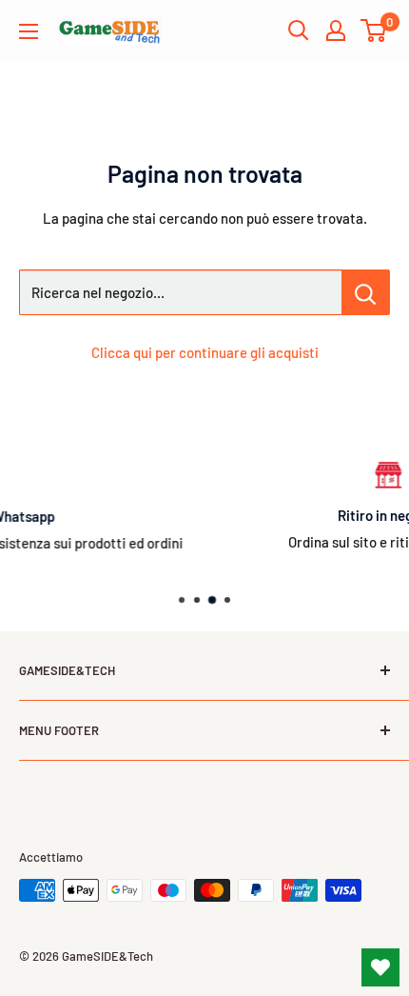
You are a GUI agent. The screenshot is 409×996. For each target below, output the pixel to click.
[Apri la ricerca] (298, 30)
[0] (374, 30)
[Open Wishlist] (380, 967)
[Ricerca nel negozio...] (365, 292)
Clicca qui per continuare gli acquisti (205, 352)
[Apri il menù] (28, 31)
